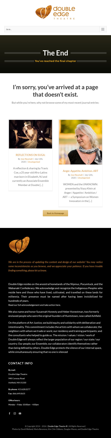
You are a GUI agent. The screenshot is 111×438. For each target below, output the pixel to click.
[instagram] (15, 413)
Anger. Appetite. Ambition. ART (80, 170)
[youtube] (20, 413)
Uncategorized (34, 162)
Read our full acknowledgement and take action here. (34, 304)
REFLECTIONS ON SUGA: (30, 154)
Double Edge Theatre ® (58, 426)
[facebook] (9, 413)
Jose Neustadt (27, 159)
